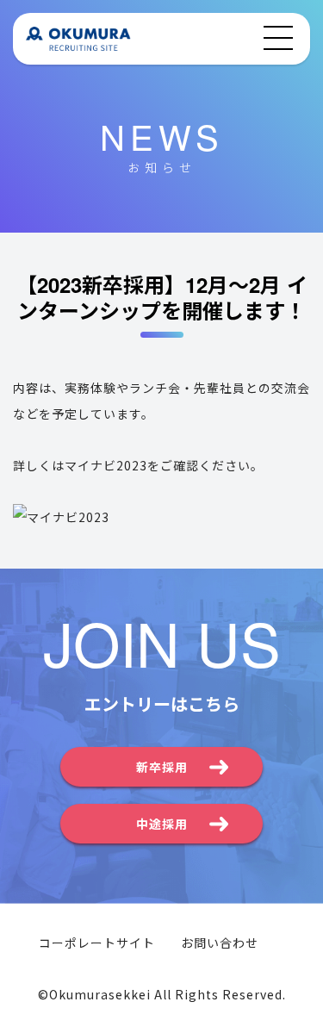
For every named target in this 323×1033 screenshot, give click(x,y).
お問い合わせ (219, 942)
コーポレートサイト (97, 942)
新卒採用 (162, 766)
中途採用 (162, 823)
